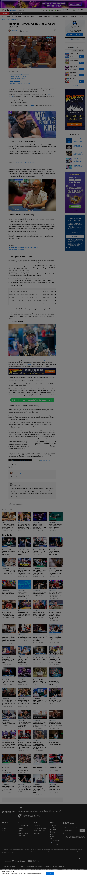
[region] (43, 873)
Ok (50, 873)
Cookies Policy (12, 875)
